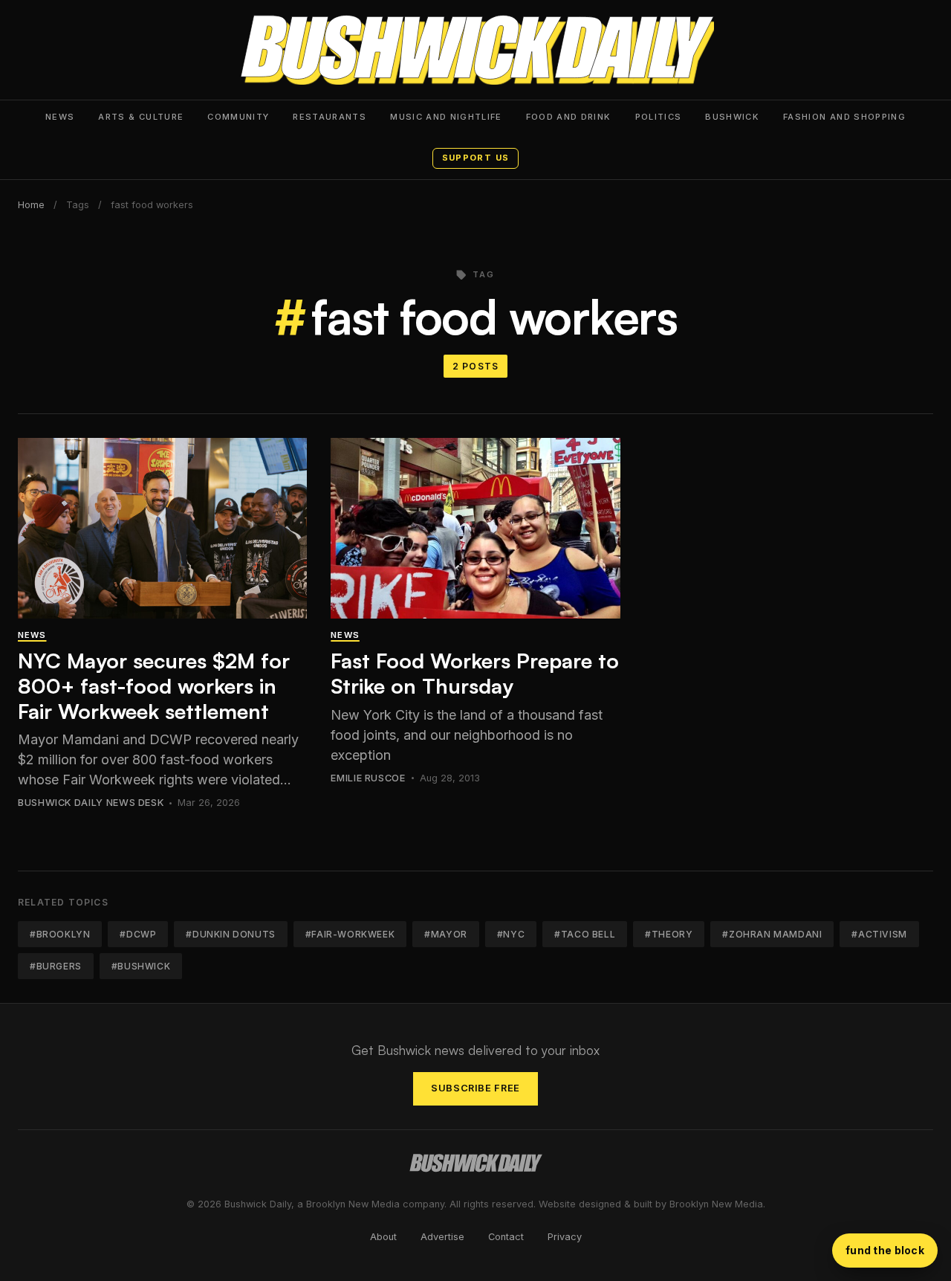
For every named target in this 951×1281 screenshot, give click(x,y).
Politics (658, 117)
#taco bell (584, 934)
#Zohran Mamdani (772, 934)
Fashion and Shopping (844, 117)
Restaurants (329, 117)
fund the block (884, 1250)
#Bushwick (140, 966)
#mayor (445, 934)
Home (31, 204)
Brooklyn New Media (716, 1204)
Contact (506, 1236)
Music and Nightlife (446, 117)
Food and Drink (568, 117)
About (383, 1236)
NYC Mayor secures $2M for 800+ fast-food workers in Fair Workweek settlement (154, 685)
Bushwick (732, 117)
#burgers (56, 966)
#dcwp (138, 934)
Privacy (565, 1236)
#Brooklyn (60, 934)
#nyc (511, 934)
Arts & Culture (141, 117)
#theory (668, 934)
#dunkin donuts (230, 934)
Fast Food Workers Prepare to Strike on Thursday (475, 673)
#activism (878, 934)
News (59, 117)
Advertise (442, 1236)
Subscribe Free (475, 1088)
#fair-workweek (350, 934)
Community (238, 117)
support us (475, 157)
